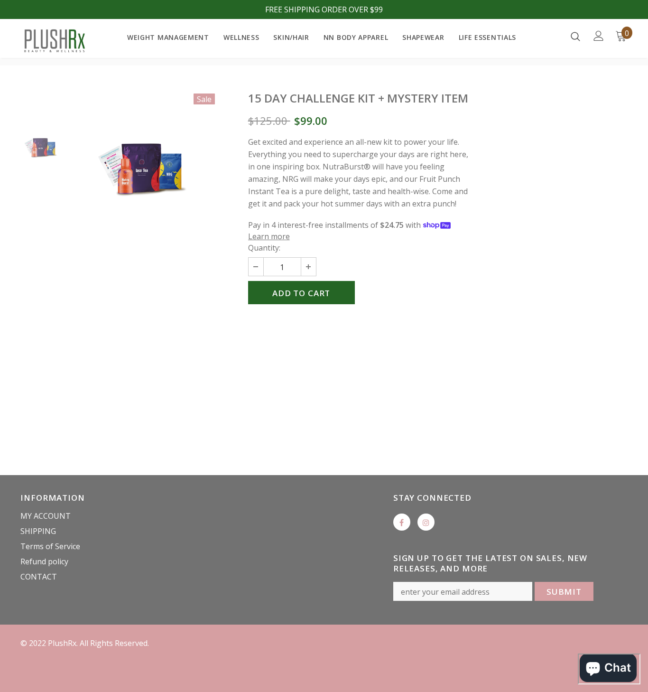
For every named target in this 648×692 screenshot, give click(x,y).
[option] (142, 170)
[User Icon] (598, 35)
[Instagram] (426, 522)
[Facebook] (401, 522)
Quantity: (264, 248)
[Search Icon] (575, 36)
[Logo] (53, 41)
